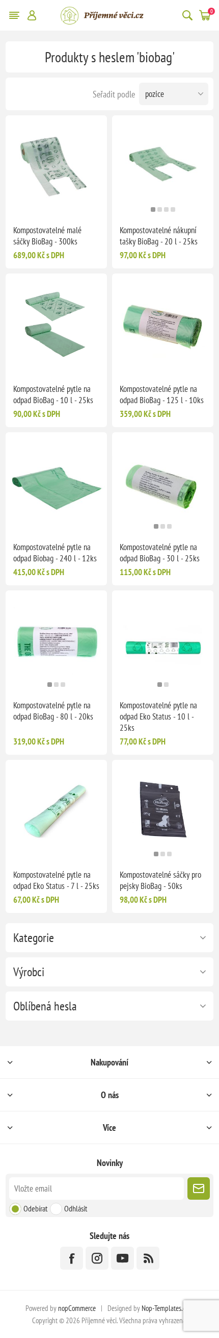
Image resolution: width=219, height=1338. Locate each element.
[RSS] (147, 1258)
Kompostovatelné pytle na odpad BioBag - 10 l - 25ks (53, 394)
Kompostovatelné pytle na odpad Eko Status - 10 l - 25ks (158, 716)
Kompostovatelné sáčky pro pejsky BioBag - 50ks (160, 880)
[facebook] (71, 1258)
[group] (162, 166)
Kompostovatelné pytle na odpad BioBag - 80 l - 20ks (53, 711)
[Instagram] (97, 1258)
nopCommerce (77, 1308)
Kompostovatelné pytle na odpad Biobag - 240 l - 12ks (55, 552)
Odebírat (35, 1208)
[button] (153, 209)
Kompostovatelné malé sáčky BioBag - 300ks (47, 236)
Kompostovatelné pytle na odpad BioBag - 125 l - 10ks (162, 394)
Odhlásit (75, 1208)
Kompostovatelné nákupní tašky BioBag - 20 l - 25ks (159, 236)
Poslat (198, 1188)
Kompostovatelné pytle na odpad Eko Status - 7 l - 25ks (56, 880)
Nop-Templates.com (168, 1308)
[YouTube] (122, 1258)
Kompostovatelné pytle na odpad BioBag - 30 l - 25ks (160, 552)
